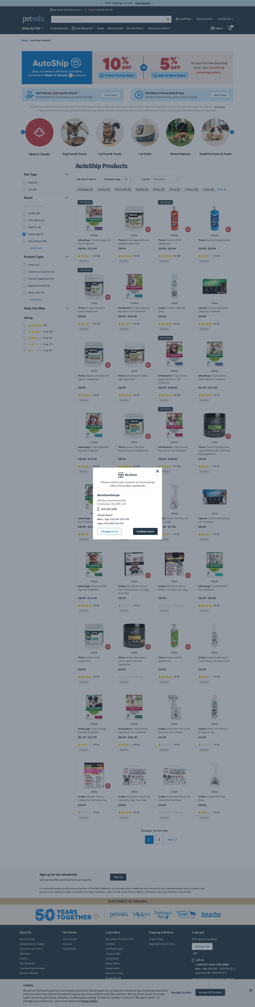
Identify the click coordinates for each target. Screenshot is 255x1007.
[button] (157, 471)
